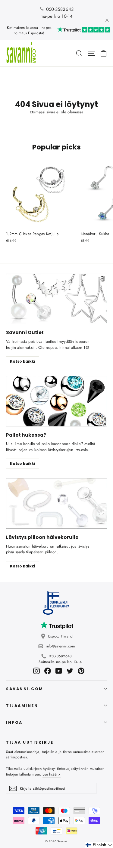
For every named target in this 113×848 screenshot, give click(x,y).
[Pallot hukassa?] (56, 401)
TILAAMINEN (22, 705)
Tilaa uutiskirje (29, 742)
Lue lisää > (51, 774)
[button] (99, 845)
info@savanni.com (60, 646)
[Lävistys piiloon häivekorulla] (56, 503)
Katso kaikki (22, 361)
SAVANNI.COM (24, 688)
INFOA (14, 722)
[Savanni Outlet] (56, 299)
